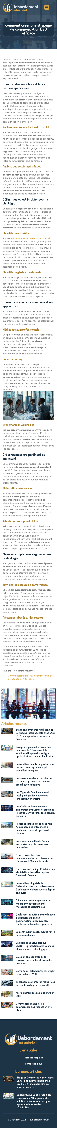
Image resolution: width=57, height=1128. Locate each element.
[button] (46, 7)
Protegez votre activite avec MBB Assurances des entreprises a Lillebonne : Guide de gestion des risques (34, 828)
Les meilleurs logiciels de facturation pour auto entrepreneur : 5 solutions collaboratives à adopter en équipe (35, 887)
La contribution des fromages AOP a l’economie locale (35, 933)
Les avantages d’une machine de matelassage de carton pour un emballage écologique (34, 781)
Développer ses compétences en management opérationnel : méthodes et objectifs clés (33, 903)
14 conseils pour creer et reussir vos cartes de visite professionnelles (35, 983)
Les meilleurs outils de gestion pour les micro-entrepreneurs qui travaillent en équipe (35, 767)
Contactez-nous (33, 1063)
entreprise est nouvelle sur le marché (30, 238)
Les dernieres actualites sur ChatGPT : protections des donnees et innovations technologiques (35, 946)
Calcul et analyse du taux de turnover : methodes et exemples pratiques (34, 960)
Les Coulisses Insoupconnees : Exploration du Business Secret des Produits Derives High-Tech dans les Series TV (36, 811)
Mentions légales (34, 1057)
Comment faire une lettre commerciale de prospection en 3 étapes (30, 677)
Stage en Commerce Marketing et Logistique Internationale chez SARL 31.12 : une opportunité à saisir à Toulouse (35, 734)
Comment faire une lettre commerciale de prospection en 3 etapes (34, 1007)
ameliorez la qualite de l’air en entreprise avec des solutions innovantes (32, 844)
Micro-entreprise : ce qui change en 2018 (35, 994)
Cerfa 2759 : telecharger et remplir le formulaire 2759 (35, 972)
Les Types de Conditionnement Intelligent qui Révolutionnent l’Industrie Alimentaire (32, 795)
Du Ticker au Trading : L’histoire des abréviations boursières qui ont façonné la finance (35, 872)
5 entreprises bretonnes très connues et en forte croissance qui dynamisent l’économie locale (34, 858)
